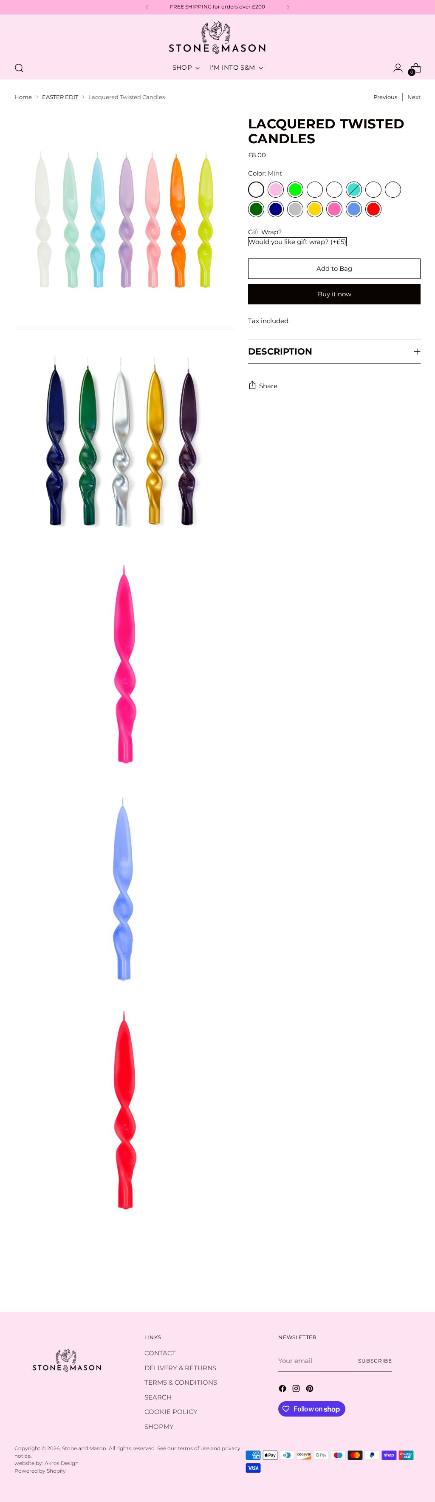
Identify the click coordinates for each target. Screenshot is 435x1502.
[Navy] (276, 209)
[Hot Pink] (334, 209)
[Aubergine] (393, 190)
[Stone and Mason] (217, 38)
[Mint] (256, 190)
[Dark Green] (256, 209)
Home (23, 97)
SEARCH (158, 1397)
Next (414, 97)
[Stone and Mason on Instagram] (297, 1390)
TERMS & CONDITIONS (180, 1382)
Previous (385, 97)
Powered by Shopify (40, 1471)
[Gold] (315, 209)
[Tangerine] (315, 190)
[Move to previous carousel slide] (394, 1282)
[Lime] (295, 190)
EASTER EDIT (60, 97)
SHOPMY (159, 1426)
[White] (373, 190)
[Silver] (295, 209)
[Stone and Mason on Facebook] (283, 1390)
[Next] (288, 7)
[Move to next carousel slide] (413, 1282)
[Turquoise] (354, 190)
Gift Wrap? (265, 232)
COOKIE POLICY (171, 1412)
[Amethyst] (334, 190)
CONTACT (160, 1353)
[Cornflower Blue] (354, 209)
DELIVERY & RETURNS (180, 1368)
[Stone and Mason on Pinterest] (310, 1390)
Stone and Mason (84, 1448)
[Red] (373, 209)
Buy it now (334, 294)
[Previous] (147, 7)
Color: (265, 173)
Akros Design (62, 1463)
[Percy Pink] (276, 190)
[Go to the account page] (398, 68)
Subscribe (375, 1361)
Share (268, 386)
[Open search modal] (19, 68)
